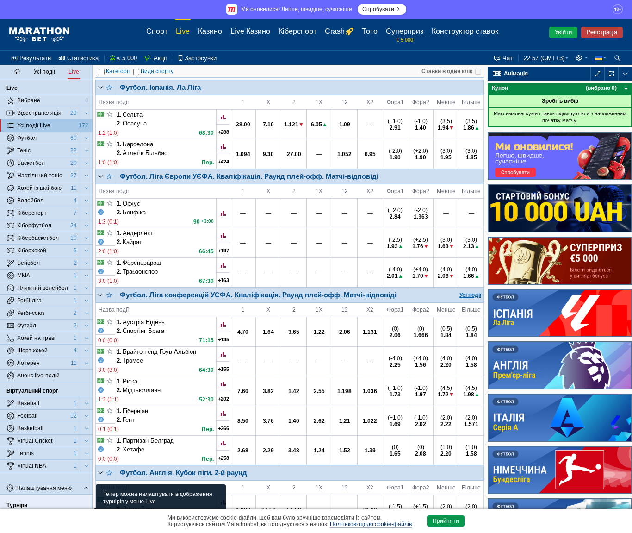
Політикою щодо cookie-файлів (371, 524)
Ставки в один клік (446, 71)
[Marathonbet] (39, 35)
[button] (581, 58)
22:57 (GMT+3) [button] (544, 58)
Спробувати (378, 9)
